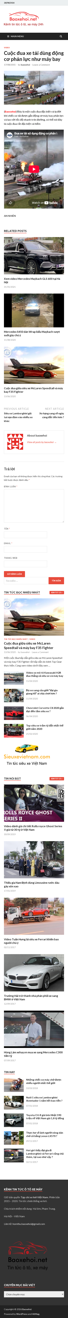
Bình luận (10, 486)
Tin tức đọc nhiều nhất (16, 639)
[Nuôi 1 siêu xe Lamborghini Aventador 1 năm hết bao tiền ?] (14, 1097)
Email (8, 543)
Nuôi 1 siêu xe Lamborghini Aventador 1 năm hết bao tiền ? (44, 1099)
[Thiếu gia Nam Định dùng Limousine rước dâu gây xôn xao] (34, 879)
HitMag (35, 1314)
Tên (7, 528)
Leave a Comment (41, 64)
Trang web (10, 558)
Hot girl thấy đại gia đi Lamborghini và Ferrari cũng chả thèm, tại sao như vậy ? (45, 1153)
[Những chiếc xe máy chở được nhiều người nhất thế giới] (14, 1079)
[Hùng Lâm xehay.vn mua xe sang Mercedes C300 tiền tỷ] (34, 1048)
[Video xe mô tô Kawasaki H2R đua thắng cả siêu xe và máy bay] (14, 672)
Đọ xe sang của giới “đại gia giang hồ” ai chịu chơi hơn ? (42, 692)
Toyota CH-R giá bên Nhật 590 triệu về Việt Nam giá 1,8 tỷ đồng (45, 1116)
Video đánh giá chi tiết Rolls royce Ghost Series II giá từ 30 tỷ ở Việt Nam (33, 828)
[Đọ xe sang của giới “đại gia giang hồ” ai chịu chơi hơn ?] (14, 690)
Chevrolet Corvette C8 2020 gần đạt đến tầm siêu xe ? (45, 709)
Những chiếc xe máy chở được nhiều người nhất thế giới (43, 1081)
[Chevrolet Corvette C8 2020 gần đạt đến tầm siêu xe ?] (14, 708)
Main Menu (17, 36)
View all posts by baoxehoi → (42, 442)
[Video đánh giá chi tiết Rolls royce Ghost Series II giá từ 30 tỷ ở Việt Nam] (34, 822)
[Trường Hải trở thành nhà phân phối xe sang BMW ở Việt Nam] (34, 992)
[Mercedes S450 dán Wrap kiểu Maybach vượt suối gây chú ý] (34, 328)
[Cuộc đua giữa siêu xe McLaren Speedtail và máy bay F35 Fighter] (34, 384)
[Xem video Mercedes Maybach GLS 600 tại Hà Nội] (34, 275)
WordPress (22, 1314)
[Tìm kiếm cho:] (34, 580)
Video (7, 48)
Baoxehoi (26, 1309)
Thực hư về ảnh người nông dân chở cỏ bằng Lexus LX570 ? (44, 1134)
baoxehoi (25, 64)
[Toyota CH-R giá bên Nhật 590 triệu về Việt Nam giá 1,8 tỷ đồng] (14, 1115)
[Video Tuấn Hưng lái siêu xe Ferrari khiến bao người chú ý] (34, 935)
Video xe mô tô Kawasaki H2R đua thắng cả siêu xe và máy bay (44, 674)
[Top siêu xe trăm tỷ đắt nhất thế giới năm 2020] (14, 725)
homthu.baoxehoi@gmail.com (29, 1223)
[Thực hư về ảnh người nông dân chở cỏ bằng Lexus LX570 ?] (14, 1132)
